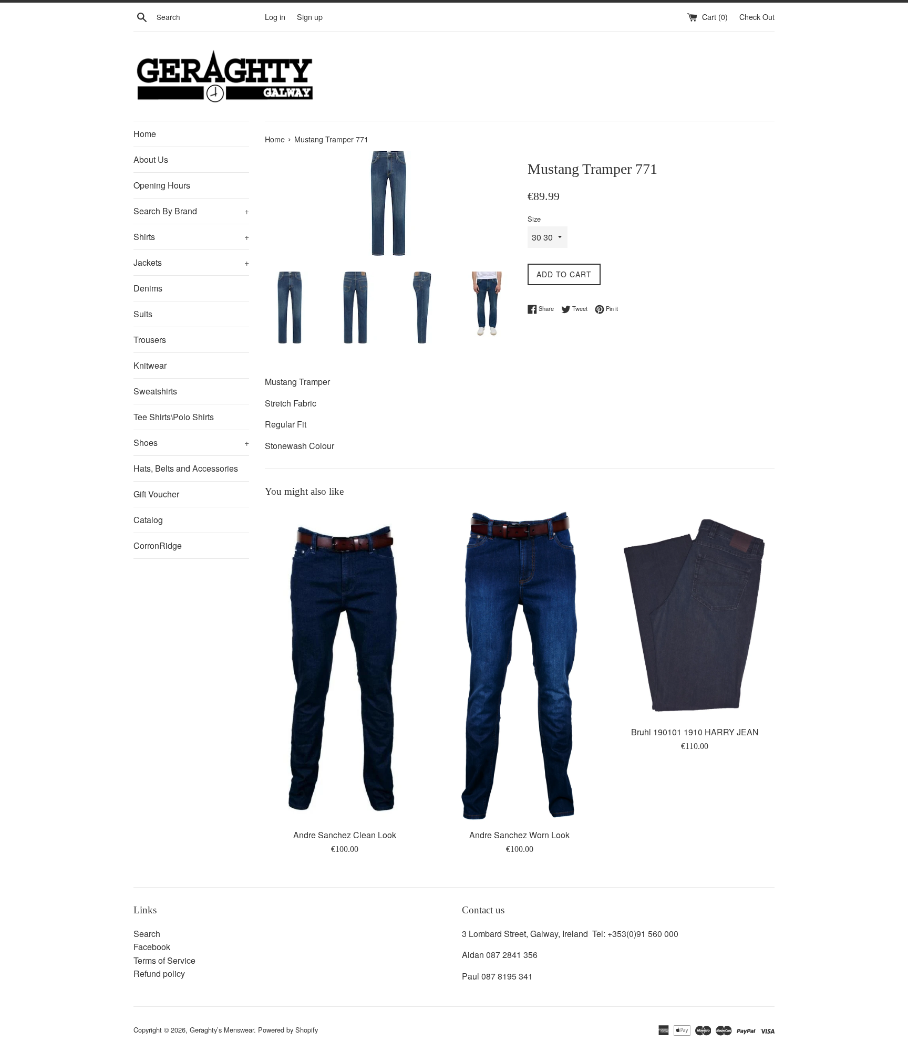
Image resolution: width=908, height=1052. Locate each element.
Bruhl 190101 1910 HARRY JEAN (695, 732)
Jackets (191, 262)
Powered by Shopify (288, 1030)
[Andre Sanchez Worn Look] (520, 665)
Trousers (149, 340)
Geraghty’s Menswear (222, 1030)
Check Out (757, 16)
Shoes (191, 442)
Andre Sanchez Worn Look (519, 835)
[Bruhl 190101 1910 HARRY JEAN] (695, 614)
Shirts (191, 237)
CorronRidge (157, 545)
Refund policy (159, 973)
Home (144, 134)
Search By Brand (191, 211)
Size (534, 219)
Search (146, 934)
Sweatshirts (155, 391)
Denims (147, 288)
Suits (142, 314)
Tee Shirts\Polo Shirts (173, 417)
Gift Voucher (156, 494)
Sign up (310, 16)
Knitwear (150, 365)
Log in (275, 16)
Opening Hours (161, 185)
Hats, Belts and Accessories (185, 468)
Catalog (148, 520)
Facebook (151, 947)
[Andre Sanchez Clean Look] (345, 665)
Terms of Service (164, 960)
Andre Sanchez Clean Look (344, 835)
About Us (150, 159)
